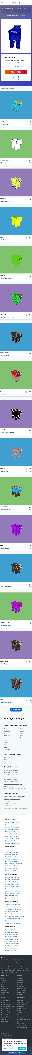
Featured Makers (22, 988)
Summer (19, 994)
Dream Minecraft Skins (11, 836)
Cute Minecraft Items (11, 950)
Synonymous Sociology (7, 317)
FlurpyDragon (5, 664)
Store (2, 994)
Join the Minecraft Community (11, 774)
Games (5, 742)
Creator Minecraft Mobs (12, 850)
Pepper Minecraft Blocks (12, 893)
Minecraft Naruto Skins (12, 834)
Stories (5, 744)
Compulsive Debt (6, 625)
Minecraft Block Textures (12, 884)
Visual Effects (7, 731)
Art (4, 728)
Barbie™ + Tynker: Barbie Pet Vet (12, 799)
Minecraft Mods (6, 1017)
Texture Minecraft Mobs (12, 852)
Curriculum (20, 980)
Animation (6, 740)
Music (5, 747)
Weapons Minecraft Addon (13, 909)
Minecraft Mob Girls (11, 859)
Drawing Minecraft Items (12, 946)
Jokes (5, 733)
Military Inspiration (6, 702)
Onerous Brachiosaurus (7, 432)
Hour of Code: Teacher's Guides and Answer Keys (16, 808)
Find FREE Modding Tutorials (11, 781)
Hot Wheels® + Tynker (9, 803)
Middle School (21, 1009)
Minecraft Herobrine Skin (12, 843)
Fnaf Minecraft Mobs (11, 854)
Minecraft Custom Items (12, 932)
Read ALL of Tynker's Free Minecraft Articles (15, 788)
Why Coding (20, 986)
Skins (21, 728)
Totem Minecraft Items (11, 941)
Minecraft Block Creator (12, 877)
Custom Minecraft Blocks (12, 879)
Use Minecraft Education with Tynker (13, 784)
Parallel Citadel (5, 355)
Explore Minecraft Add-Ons (10, 777)
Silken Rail (4, 394)
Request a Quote (22, 1027)
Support (3, 982)
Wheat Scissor (5, 163)
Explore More (16, 710)
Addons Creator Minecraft (12, 905)
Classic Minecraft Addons (12, 923)
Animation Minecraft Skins (12, 838)
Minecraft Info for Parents (10, 786)
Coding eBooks (5, 992)
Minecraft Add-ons (6, 1013)
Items (21, 735)
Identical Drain (5, 548)
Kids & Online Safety (7, 1038)
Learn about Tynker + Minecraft (16, 15)
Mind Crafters (7, 762)
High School (20, 1011)
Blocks (22, 731)
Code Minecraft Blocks (11, 895)
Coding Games (5, 1000)
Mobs (25, 8)
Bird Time (3, 240)
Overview (20, 978)
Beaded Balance (5, 509)
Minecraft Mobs (6, 1009)
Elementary (20, 1006)
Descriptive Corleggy (7, 201)
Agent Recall (7, 757)
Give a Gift (20, 982)
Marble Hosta (4, 471)
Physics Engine (7, 735)
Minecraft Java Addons (11, 914)
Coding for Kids (8, 8)
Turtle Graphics (7, 749)
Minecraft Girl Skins (11, 841)
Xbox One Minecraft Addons (13, 918)
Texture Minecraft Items (12, 943)
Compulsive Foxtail (6, 278)
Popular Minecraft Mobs (12, 857)
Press (2, 984)
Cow (22, 67)
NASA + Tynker (7, 801)
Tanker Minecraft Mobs (12, 866)
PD (18, 1021)
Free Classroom (21, 1004)
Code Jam (4, 1019)
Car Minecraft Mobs (11, 861)
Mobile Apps (5, 988)
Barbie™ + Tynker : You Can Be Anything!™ (14, 796)
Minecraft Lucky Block (11, 886)
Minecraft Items (5, 1015)
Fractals (6, 738)
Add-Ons (22, 733)
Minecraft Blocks (6, 1011)
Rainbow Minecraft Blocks (12, 891)
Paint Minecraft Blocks (11, 882)
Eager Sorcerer (5, 124)
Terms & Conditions (7, 1035)
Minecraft (18, 8)
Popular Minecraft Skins (12, 829)
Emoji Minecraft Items (11, 939)
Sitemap (3, 990)
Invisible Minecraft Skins (12, 822)
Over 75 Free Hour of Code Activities (13, 806)
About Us (4, 980)
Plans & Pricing (21, 990)
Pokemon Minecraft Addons (13, 921)
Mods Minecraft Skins (11, 825)
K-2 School (20, 1015)
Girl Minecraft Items (11, 948)
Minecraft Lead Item (11, 930)
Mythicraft (6, 759)
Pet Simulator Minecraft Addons (14, 916)
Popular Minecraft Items (12, 937)
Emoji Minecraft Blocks (11, 889)
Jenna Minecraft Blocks (11, 898)
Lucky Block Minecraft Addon (13, 907)
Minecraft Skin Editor (7, 1006)
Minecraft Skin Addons (11, 911)
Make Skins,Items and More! (11, 770)
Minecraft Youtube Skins (12, 827)
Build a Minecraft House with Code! (12, 779)
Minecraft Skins (5, 1004)
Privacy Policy (6, 1036)
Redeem (19, 984)
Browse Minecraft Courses (10, 772)
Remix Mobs (16, 72)
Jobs (2, 986)
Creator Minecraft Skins (12, 831)
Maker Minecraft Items (11, 934)
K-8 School (20, 1017)
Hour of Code (5, 1021)
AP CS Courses (21, 1013)
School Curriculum (22, 1002)
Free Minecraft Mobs (11, 868)
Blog (2, 978)
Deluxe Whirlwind (6, 586)
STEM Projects (21, 1025)
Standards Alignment (23, 1019)
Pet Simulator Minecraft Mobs (13, 863)
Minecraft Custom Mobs (12, 870)
